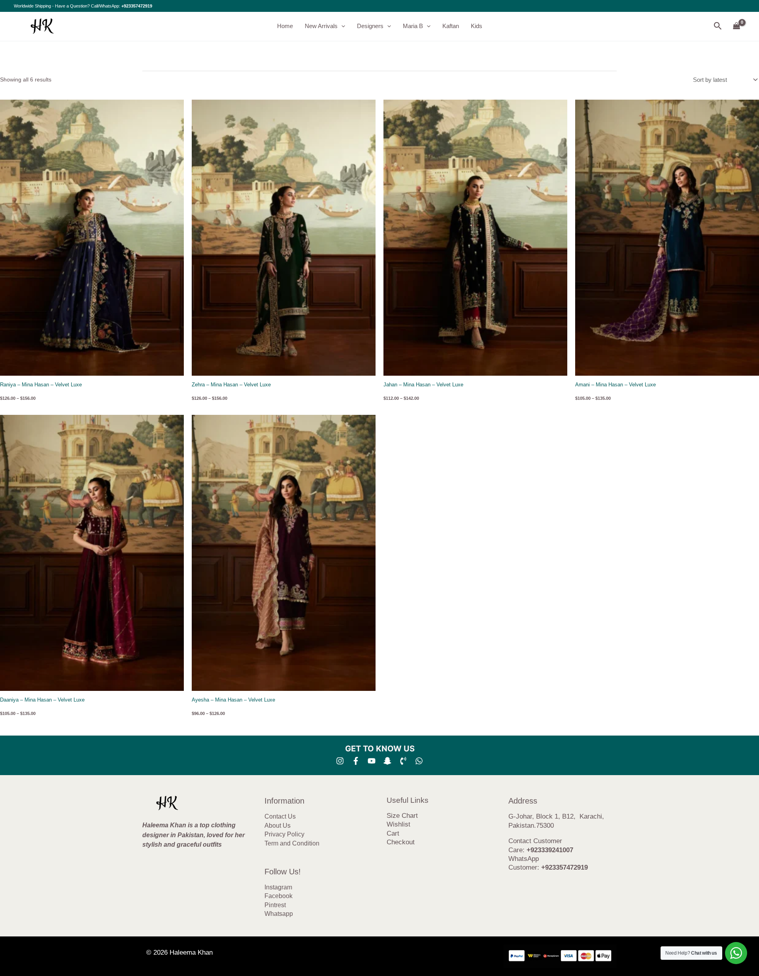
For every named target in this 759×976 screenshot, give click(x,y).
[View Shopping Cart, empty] (736, 26)
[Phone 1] (403, 761)
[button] (341, 26)
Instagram (278, 887)
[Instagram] (340, 761)
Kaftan (450, 26)
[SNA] (387, 761)
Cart (393, 833)
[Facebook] (356, 761)
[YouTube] (372, 761)
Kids (476, 26)
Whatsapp (278, 913)
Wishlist (398, 824)
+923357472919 (136, 6)
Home (285, 26)
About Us (277, 825)
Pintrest (275, 905)
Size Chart (402, 815)
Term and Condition (291, 843)
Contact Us (280, 816)
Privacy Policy (284, 834)
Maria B (413, 26)
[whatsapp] (419, 761)
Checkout (401, 842)
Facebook (278, 896)
